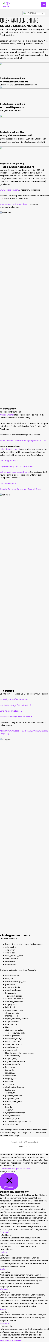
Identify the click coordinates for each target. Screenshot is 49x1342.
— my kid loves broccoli (16, 135)
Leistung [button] (3, 1252)
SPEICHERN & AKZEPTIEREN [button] (11, 1340)
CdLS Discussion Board (10, 449)
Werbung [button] (4, 1289)
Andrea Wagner (7, 415)
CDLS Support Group (9, 460)
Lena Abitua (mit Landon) (11, 711)
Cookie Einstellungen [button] (10, 1168)
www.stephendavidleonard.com (14, 204)
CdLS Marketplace (8, 483)
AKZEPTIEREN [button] (25, 1168)
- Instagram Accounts (15, 935)
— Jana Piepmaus (12, 107)
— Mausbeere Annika (14, 81)
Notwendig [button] (5, 1323)
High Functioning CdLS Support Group (16, 466)
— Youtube (7, 691)
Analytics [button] (4, 1269)
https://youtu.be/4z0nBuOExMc (14, 699)
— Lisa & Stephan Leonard (17, 167)
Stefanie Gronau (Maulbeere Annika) (16, 716)
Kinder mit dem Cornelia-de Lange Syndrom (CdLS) (23, 440)
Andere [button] (3, 1309)
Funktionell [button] (4, 1232)
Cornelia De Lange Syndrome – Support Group (20, 489)
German (32, 13)
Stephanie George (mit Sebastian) (15, 705)
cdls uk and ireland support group (15, 472)
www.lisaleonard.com (9, 190)
